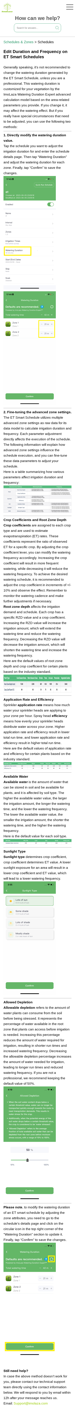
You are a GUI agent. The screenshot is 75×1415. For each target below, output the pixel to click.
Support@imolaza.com (31, 1403)
